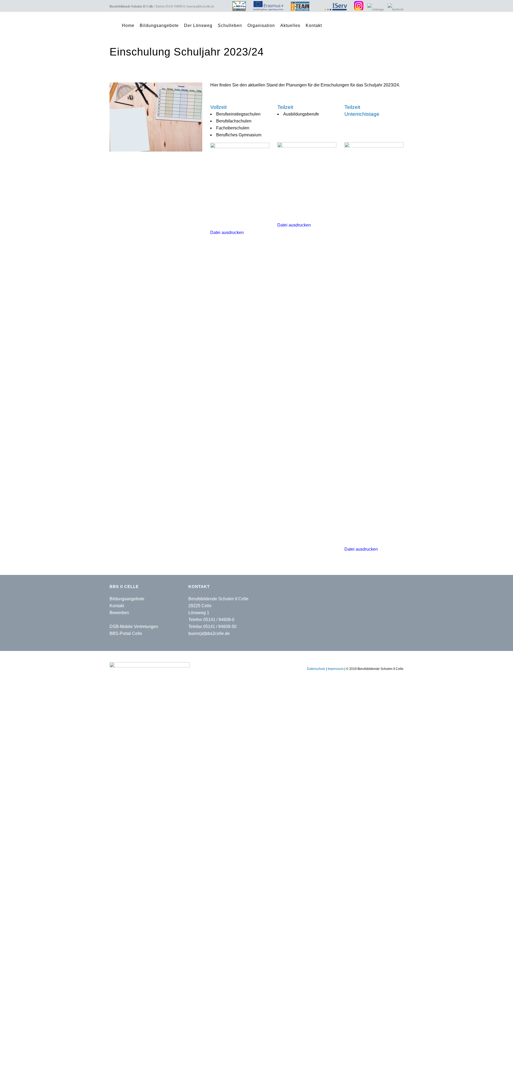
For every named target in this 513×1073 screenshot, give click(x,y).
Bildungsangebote (127, 599)
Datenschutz (316, 669)
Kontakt (117, 605)
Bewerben (119, 612)
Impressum (336, 669)
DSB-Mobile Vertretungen (134, 626)
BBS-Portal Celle (126, 633)
